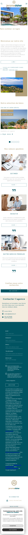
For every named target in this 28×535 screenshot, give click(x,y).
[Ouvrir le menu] (26, 4)
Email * (7, 344)
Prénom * (8, 337)
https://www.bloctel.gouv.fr (12, 452)
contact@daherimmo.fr (10, 314)
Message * (9, 358)
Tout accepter (13, 529)
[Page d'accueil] (14, 3)
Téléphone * (9, 351)
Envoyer (12, 385)
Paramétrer (13, 525)
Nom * (7, 331)
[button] (9, 142)
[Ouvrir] (1, 4)
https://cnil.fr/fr (9, 431)
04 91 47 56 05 (8, 311)
